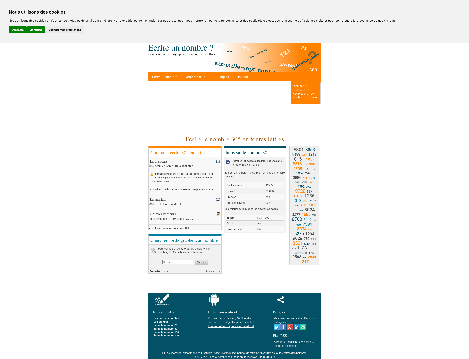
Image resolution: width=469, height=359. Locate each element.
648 (301, 252)
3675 (311, 182)
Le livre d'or (160, 321)
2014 (297, 182)
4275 (312, 178)
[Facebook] (283, 329)
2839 (312, 256)
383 (314, 243)
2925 (308, 173)
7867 (305, 201)
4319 (297, 200)
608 (298, 224)
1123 (302, 247)
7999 (308, 186)
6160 (311, 252)
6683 (314, 214)
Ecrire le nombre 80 (165, 328)
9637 (304, 154)
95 (306, 252)
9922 (300, 190)
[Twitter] (277, 329)
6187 (298, 195)
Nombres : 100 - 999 (305, 97)
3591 (298, 242)
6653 (310, 149)
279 (295, 210)
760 (306, 238)
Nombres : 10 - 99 (303, 93)
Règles (224, 76)
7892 (301, 186)
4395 (312, 205)
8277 (296, 214)
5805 (312, 163)
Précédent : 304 (158, 271)
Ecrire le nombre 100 (166, 332)
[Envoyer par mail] (303, 329)
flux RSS (293, 342)
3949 (303, 204)
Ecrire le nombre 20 (165, 325)
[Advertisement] (218, 107)
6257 (307, 243)
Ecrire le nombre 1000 (166, 335)
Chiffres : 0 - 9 (301, 90)
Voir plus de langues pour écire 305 (169, 228)
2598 (297, 256)
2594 (297, 177)
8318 (297, 163)
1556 (306, 214)
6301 (299, 149)
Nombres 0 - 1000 (198, 76)
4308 (297, 168)
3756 (295, 205)
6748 (307, 169)
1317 (304, 261)
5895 (294, 248)
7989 (305, 182)
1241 (301, 210)
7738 (305, 178)
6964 (310, 229)
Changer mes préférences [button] (64, 29)
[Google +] (290, 329)
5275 (299, 233)
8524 (309, 209)
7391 (307, 224)
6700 (297, 218)
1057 (310, 159)
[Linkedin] (297, 329)
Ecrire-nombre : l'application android (231, 326)
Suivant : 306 (213, 271)
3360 (304, 257)
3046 (305, 164)
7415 (308, 219)
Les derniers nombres (167, 318)
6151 (299, 158)
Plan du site (267, 357)
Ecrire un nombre (164, 76)
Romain (242, 76)
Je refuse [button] (36, 29)
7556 (313, 169)
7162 (312, 201)
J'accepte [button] (18, 29)
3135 (315, 220)
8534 (301, 228)
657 (296, 252)
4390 (313, 239)
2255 (312, 247)
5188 (296, 154)
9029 (297, 238)
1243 (312, 154)
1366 (309, 195)
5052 (300, 173)
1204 (309, 233)
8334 (310, 191)
